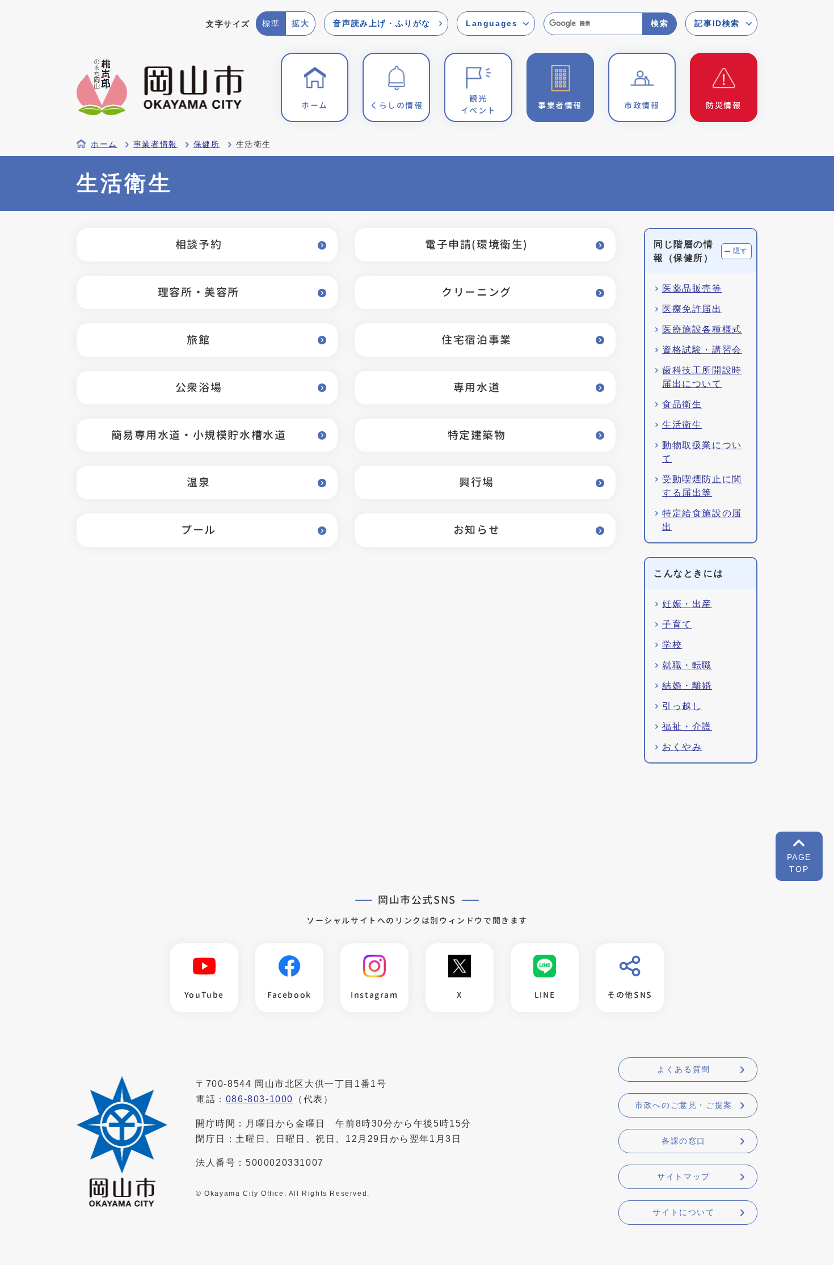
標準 (271, 23)
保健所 (206, 144)
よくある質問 (683, 1069)
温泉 (198, 482)
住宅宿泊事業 (476, 339)
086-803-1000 (259, 1099)
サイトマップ (683, 1176)
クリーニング (476, 292)
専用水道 (476, 387)
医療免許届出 (692, 309)
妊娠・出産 (687, 604)
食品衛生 (682, 404)
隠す (740, 250)
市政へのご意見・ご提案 (683, 1105)
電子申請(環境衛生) (476, 244)
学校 (672, 645)
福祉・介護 (687, 726)
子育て (677, 624)
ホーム (104, 144)
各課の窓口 (684, 1140)
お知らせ (476, 529)
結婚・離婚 (687, 685)
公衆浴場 (198, 387)
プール (198, 529)
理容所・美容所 (198, 292)
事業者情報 (155, 144)
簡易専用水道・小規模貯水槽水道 (199, 434)
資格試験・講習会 (702, 350)
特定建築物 (477, 434)
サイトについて (683, 1212)
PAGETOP (799, 863)
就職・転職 (687, 665)
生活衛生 (682, 424)
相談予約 (198, 244)
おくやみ (682, 747)
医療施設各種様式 (702, 329)
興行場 (476, 482)
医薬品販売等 (692, 288)
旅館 (198, 339)
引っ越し (682, 706)
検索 (659, 23)
